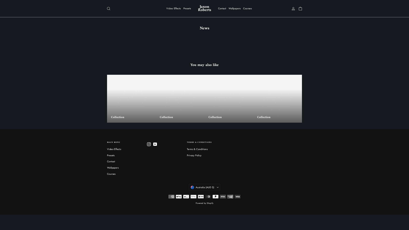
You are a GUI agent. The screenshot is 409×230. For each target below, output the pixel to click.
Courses (247, 8)
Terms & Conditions (197, 149)
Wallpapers (235, 8)
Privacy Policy (194, 155)
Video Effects (173, 8)
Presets (187, 8)
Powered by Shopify (204, 203)
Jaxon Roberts (204, 8)
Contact (222, 8)
